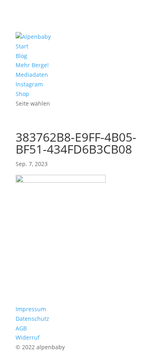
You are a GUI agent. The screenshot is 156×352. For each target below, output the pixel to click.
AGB (21, 328)
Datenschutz (32, 318)
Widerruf (28, 337)
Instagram (29, 84)
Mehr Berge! (32, 65)
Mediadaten (32, 74)
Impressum (31, 309)
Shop (22, 94)
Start (22, 46)
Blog (21, 56)
